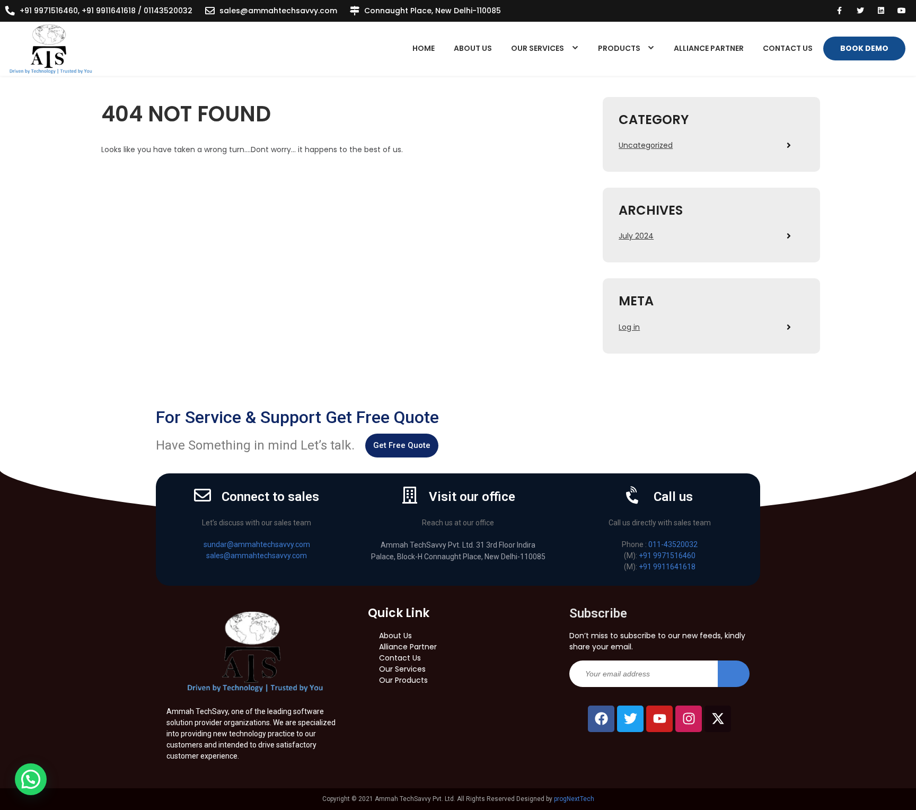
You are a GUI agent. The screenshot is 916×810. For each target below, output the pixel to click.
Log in (629, 327)
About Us (473, 48)
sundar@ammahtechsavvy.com (257, 544)
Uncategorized (646, 145)
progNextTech (574, 799)
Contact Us (788, 48)
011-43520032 (673, 544)
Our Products (403, 680)
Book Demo (864, 48)
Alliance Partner (709, 48)
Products (619, 48)
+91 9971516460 (667, 555)
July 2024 (636, 236)
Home (423, 48)
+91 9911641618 (667, 566)
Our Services (537, 48)
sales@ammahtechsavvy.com (278, 10)
